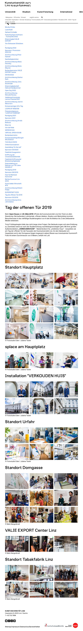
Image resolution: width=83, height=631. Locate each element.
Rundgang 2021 (10, 115)
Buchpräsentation (11, 135)
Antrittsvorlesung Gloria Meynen (13, 67)
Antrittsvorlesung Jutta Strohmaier (13, 82)
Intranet (23, 17)
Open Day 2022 (10, 90)
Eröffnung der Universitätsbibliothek (12, 155)
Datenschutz (24, 627)
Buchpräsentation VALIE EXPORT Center (13, 71)
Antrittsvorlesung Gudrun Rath (14, 78)
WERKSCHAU (10, 130)
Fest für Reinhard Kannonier (11, 175)
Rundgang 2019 (10, 170)
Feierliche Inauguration (13, 152)
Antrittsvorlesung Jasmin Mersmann (14, 102)
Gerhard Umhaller (11, 32)
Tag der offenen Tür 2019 (13, 195)
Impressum (15, 627)
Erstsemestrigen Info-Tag (14, 106)
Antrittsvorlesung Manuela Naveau (11, 94)
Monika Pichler (10, 27)
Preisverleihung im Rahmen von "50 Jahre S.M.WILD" (13, 165)
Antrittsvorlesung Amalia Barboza (13, 121)
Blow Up (8, 125)
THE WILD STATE (11, 142)
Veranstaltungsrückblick (50, 19)
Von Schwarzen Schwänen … (14, 44)
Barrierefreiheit (34, 627)
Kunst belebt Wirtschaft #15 (13, 184)
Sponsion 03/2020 (11, 150)
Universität (8, 19)
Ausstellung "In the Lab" (13, 147)
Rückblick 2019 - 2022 (65, 19)
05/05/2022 (9, 75)
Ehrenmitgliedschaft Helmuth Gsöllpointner (13, 87)
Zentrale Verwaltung (25, 19)
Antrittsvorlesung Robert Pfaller (13, 189)
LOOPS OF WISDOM (12, 108)
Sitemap (8, 627)
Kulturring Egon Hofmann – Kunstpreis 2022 (14, 35)
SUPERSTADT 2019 (12, 192)
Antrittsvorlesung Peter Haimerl (13, 55)
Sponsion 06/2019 (11, 172)
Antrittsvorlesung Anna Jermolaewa (13, 201)
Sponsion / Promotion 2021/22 (12, 51)
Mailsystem (9, 17)
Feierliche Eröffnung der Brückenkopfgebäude (13, 160)
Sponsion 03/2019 (11, 197)
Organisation (15, 19)
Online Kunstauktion (12, 144)
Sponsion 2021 (10, 118)
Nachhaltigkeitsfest (12, 59)
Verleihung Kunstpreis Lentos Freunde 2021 (12, 98)
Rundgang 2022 (10, 48)
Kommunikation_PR (37, 19)
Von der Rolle (9, 127)
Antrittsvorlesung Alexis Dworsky (13, 62)
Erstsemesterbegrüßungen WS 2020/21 (14, 138)
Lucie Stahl (8, 29)
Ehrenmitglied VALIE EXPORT (12, 40)
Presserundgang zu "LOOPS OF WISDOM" (12, 112)
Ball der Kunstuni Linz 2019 (12, 180)
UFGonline (17, 17)
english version (34, 17)
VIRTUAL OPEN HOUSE (13, 132)
